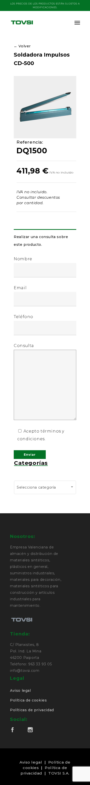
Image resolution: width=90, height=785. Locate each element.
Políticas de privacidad (32, 710)
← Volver (22, 46)
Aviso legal (20, 690)
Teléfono (23, 316)
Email (20, 287)
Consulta (24, 345)
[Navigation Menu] (77, 22)
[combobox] (45, 487)
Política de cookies (28, 700)
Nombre (23, 259)
